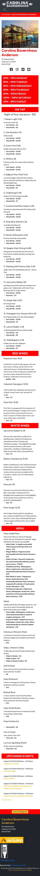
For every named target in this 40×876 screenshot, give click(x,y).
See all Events (6, 800)
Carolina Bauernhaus (7, 860)
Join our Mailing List (20, 812)
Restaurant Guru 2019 (18, 865)
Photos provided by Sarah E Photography (20, 870)
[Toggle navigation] (4, 10)
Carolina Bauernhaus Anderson (15, 821)
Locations (6, 15)
